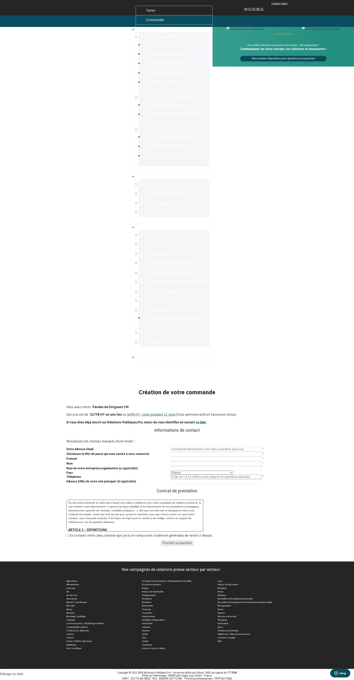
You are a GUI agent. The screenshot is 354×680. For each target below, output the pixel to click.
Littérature (147, 645)
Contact (155, 342)
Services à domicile (227, 616)
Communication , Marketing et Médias (85, 623)
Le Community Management (173, 137)
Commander (155, 20)
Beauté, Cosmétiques (76, 602)
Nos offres (153, 29)
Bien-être (70, 605)
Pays (69, 472)
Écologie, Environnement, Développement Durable (166, 581)
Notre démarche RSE (164, 253)
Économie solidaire (151, 584)
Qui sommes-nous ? (163, 235)
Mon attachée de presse (170, 72)
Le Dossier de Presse (167, 105)
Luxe (220, 581)
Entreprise (147, 598)
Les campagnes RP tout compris (173, 37)
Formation (147, 613)
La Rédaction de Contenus (171, 146)
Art (67, 591)
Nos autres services (163, 129)
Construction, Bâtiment (77, 630)
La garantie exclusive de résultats (177, 317)
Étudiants (146, 602)
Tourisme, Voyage (226, 637)
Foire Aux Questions (163, 300)
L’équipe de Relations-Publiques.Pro (175, 244)
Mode (220, 591)
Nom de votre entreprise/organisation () (102, 468)
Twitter (277, 9)
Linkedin (269, 9)
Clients (151, 176)
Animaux (70, 588)
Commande (212, 374)
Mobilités (222, 588)
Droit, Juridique (73, 648)
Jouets (145, 641)
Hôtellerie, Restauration (153, 620)
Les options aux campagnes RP (172, 97)
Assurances (71, 598)
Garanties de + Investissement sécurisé (108, 374)
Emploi (145, 588)
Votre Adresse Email (79, 449)
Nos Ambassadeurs (163, 212)
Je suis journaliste (162, 333)
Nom (69, 463)
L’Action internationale (169, 63)
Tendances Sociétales (228, 630)
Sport (220, 627)
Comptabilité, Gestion (77, 627)
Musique (222, 595)
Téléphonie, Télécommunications (234, 634)
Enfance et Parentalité (152, 591)
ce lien (201, 422)
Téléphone (73, 476)
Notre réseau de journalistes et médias (178, 282)
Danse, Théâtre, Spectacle (79, 641)
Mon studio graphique (168, 155)
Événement (147, 605)
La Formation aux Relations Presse (177, 114)
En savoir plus (156, 227)
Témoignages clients (164, 203)
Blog (149, 357)
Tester (151, 10)
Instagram (281, 9)
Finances (146, 609)
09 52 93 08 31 (254, 9)
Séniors (221, 613)
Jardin (145, 634)
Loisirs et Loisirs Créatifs (153, 648)
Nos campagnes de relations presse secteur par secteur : (172, 569)
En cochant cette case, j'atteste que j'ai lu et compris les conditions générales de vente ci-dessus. (141, 535)
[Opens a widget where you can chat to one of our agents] (340, 673)
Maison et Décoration (228, 584)
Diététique (71, 645)
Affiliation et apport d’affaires (171, 291)
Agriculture (71, 581)
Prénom (71, 458)
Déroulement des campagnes (171, 263)
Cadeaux (70, 620)
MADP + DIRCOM (164, 82)
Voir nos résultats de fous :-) (169, 193)
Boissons (70, 613)
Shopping (222, 620)
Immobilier (147, 623)
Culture (70, 637)
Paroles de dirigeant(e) (169, 44)
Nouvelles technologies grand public (235, 598)
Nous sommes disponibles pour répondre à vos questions (283, 58)
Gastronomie (148, 616)
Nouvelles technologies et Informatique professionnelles (245, 602)
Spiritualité (223, 623)
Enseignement (149, 595)
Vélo (220, 641)
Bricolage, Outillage (76, 616)
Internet (146, 630)
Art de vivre (71, 595)
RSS (286, 9)
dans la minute (93, 384)
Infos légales (158, 310)
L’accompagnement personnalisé (173, 272)
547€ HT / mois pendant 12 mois (151, 414)
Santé (220, 609)
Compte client (279, 3)
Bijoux (69, 609)
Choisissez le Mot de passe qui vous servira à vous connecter (107, 453)
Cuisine (70, 634)
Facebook (273, 9)
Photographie (224, 605)
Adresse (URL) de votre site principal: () (101, 481)
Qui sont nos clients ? (164, 184)
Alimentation (72, 584)
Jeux (144, 637)
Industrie (146, 627)
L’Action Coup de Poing (169, 54)
